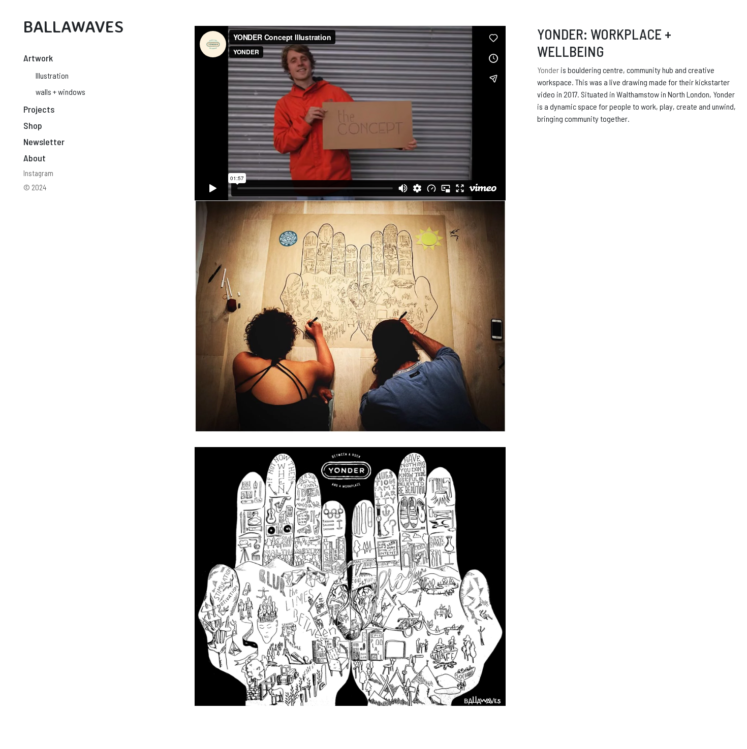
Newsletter (44, 141)
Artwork (38, 57)
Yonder (548, 70)
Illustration (52, 75)
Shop (32, 125)
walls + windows (60, 91)
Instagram (38, 173)
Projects (38, 109)
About (34, 157)
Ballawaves (73, 26)
